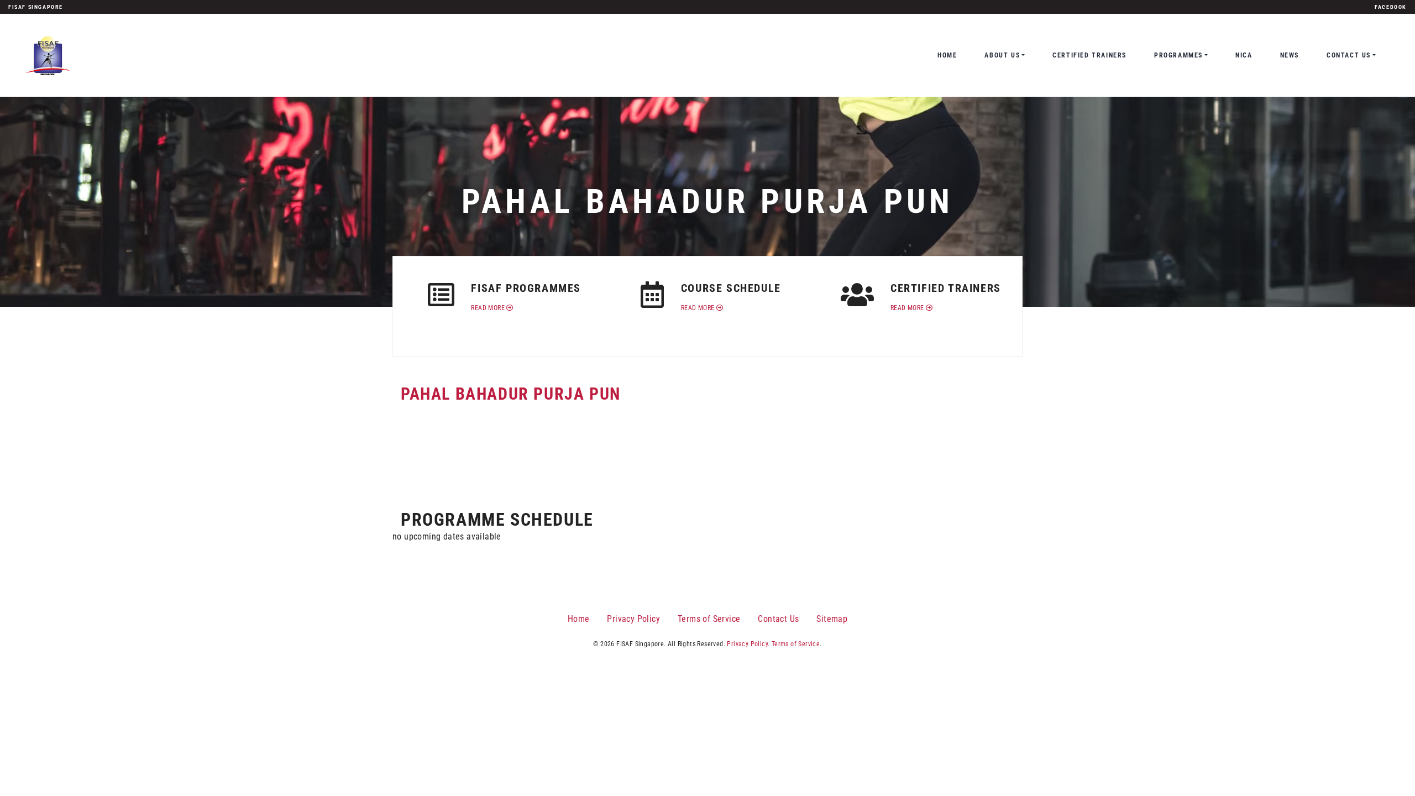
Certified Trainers (1089, 55)
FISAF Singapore (35, 7)
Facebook (1391, 7)
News (1289, 55)
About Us (1002, 55)
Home (947, 55)
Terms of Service (709, 619)
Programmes (1178, 55)
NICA (1243, 55)
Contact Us (1349, 55)
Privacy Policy (633, 619)
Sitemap (831, 619)
